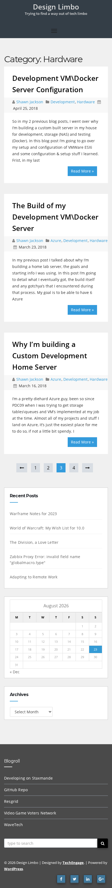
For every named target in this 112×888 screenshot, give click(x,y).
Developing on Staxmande (28, 778)
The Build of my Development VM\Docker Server (55, 217)
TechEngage (73, 862)
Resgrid (11, 801)
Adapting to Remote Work (34, 576)
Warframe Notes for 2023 (33, 513)
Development (63, 101)
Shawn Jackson (30, 101)
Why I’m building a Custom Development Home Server (49, 355)
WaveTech (13, 824)
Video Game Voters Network (30, 813)
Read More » (82, 171)
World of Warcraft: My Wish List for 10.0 (47, 528)
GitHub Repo (16, 789)
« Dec (15, 671)
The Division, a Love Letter (34, 542)
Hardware (86, 101)
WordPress (13, 868)
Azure (56, 240)
